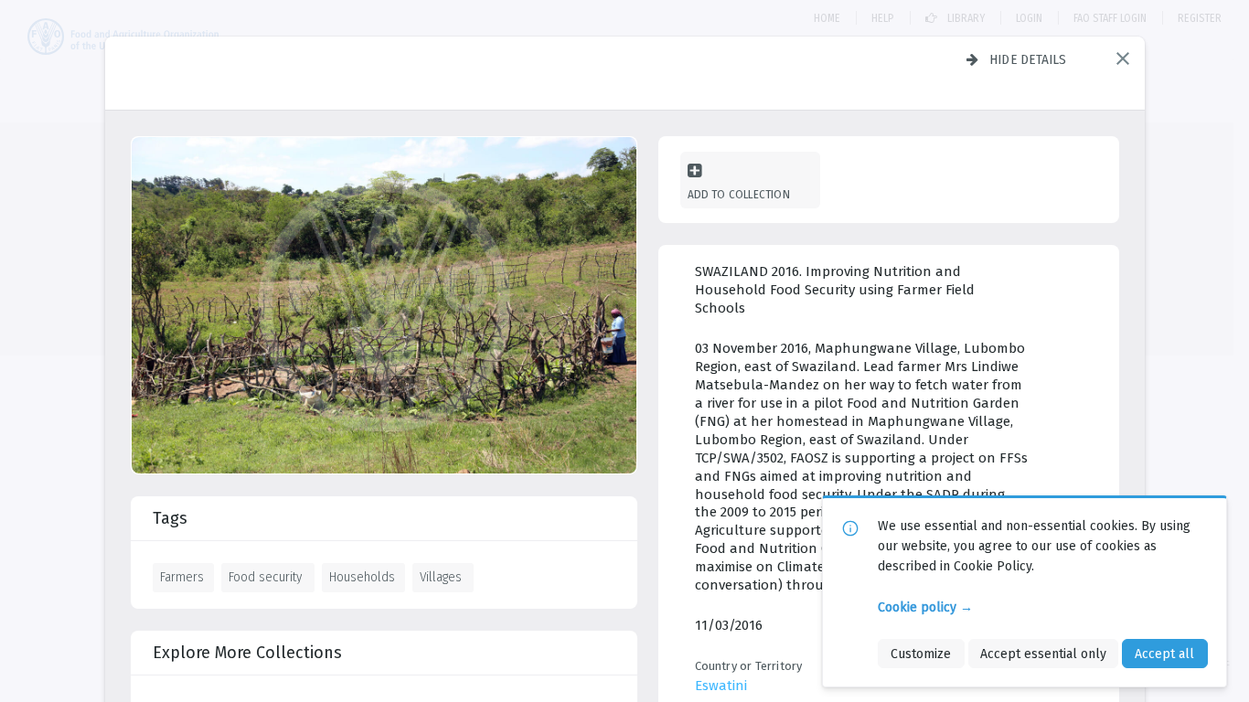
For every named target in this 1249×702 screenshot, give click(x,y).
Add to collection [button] (739, 194)
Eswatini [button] (721, 685)
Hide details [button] (1028, 59)
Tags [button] (170, 518)
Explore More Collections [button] (247, 653)
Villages (441, 577)
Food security (265, 577)
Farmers (182, 577)
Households (362, 577)
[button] (1123, 58)
